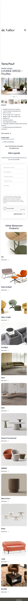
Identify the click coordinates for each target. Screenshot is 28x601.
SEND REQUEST (18, 214)
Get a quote (5, 133)
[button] (3, 88)
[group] (14, 86)
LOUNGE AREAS (11, 71)
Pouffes (6, 74)
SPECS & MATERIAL (9, 142)
